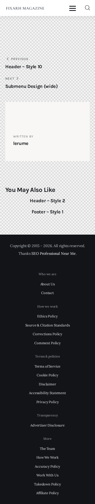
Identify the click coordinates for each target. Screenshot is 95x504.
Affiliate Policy (47, 493)
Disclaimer (47, 384)
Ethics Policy (47, 316)
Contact (47, 293)
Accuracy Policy (47, 466)
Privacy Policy (47, 402)
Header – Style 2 (47, 201)
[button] (74, 8)
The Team (47, 448)
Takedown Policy (47, 484)
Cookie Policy (47, 375)
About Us (47, 284)
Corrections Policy (47, 334)
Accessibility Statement (47, 393)
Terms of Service (48, 366)
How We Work (47, 457)
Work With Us (47, 475)
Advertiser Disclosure (47, 425)
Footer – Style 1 (47, 212)
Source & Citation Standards (47, 325)
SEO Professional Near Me (53, 253)
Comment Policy (47, 343)
